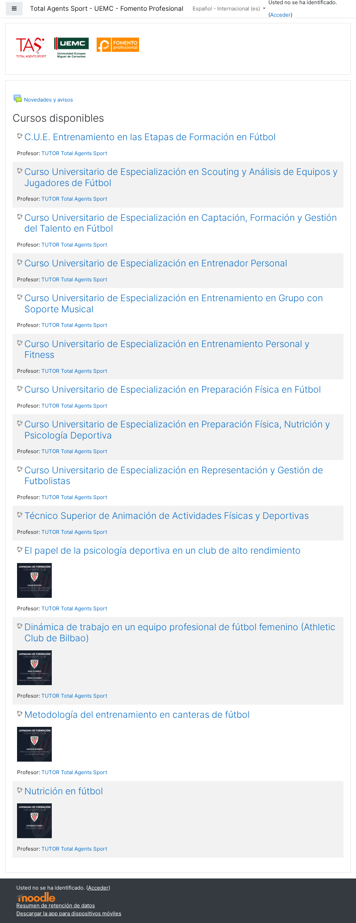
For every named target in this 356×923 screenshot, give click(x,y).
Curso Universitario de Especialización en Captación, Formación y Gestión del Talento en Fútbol (180, 223)
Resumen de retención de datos (55, 905)
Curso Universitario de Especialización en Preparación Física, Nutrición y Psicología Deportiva (177, 430)
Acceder (280, 14)
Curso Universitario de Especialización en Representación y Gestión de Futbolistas (173, 476)
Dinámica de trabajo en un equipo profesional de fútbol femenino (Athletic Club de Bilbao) (179, 632)
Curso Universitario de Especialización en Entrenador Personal (155, 263)
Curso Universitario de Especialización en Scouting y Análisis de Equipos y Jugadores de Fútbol (181, 177)
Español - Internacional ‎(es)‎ (227, 8)
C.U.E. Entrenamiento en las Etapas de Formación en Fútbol (150, 136)
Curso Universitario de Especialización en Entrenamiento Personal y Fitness (166, 349)
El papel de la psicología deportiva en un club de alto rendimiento (162, 550)
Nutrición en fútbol (63, 791)
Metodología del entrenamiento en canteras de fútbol (137, 714)
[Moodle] (35, 896)
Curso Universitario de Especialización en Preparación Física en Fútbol (172, 389)
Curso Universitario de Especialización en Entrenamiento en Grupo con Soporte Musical (173, 303)
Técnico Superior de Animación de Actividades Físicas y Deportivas (166, 515)
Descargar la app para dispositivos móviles (68, 913)
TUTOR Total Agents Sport (74, 153)
